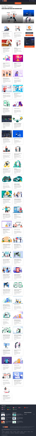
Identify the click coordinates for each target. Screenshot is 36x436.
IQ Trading (3, 431)
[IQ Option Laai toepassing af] (18, 133)
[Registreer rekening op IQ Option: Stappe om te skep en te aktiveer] (18, 375)
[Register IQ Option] (29, 41)
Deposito (11, 8)
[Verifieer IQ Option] (7, 360)
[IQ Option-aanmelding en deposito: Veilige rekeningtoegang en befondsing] (18, 284)
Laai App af (14, 431)
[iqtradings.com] (4, 0)
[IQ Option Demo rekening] (7, 148)
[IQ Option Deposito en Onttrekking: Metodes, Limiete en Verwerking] (18, 315)
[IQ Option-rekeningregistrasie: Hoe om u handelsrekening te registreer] (18, 43)
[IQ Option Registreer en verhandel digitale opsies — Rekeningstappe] (18, 254)
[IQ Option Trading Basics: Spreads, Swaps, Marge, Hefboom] (18, 118)
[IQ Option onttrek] (18, 360)
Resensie (11, 431)
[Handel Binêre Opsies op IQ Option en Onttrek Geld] (7, 43)
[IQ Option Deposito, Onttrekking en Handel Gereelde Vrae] (7, 73)
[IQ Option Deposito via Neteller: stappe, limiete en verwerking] (7, 209)
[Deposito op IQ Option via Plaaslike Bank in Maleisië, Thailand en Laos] (18, 148)
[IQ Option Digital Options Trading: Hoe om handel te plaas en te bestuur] (7, 284)
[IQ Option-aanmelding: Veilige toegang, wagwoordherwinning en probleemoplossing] (7, 390)
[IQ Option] (29, 31)
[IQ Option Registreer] (7, 315)
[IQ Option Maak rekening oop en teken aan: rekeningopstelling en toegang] (7, 164)
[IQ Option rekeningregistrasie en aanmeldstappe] (18, 164)
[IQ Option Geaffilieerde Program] (18, 58)
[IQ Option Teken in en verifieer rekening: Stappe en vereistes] (7, 103)
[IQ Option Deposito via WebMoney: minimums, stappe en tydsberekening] (7, 224)
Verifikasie (18, 431)
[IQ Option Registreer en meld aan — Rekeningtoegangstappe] (18, 345)
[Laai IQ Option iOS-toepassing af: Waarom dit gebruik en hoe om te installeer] (7, 133)
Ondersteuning (7, 431)
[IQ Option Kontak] (18, 73)
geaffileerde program (17, 8)
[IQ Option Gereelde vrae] (7, 88)
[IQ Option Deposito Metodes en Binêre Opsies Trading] (18, 179)
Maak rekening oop (29, 35)
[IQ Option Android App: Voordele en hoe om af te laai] (7, 118)
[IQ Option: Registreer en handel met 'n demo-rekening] (7, 269)
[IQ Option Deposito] (7, 375)
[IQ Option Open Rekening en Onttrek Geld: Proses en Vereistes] (7, 239)
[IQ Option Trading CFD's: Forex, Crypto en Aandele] (18, 330)
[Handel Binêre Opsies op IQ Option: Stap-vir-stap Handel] (7, 330)
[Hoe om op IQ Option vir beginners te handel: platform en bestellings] (7, 254)
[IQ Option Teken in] (18, 103)
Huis (2, 5)
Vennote (32, 431)
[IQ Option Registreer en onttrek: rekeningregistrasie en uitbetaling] (7, 58)
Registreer (3, 8)
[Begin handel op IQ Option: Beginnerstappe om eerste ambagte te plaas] (18, 239)
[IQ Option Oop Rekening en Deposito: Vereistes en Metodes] (7, 194)
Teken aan (6, 8)
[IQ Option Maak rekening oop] (18, 28)
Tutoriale (21, 8)
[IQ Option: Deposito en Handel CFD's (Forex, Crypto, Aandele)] (18, 269)
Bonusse (8, 8)
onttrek (13, 8)
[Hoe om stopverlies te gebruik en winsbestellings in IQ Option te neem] (18, 88)
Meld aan (22, 431)
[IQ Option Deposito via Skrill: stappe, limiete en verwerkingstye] (7, 299)
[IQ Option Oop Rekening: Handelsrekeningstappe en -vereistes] (7, 345)
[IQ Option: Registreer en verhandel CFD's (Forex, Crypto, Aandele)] (18, 194)
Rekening (29, 431)
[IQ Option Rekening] (18, 224)
